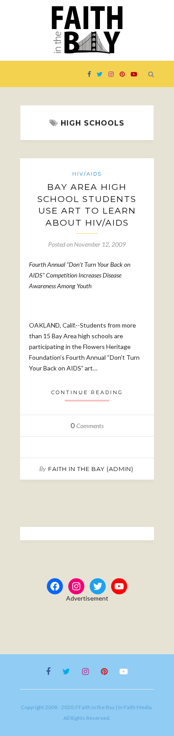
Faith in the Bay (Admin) (90, 468)
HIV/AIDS (87, 174)
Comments (87, 425)
